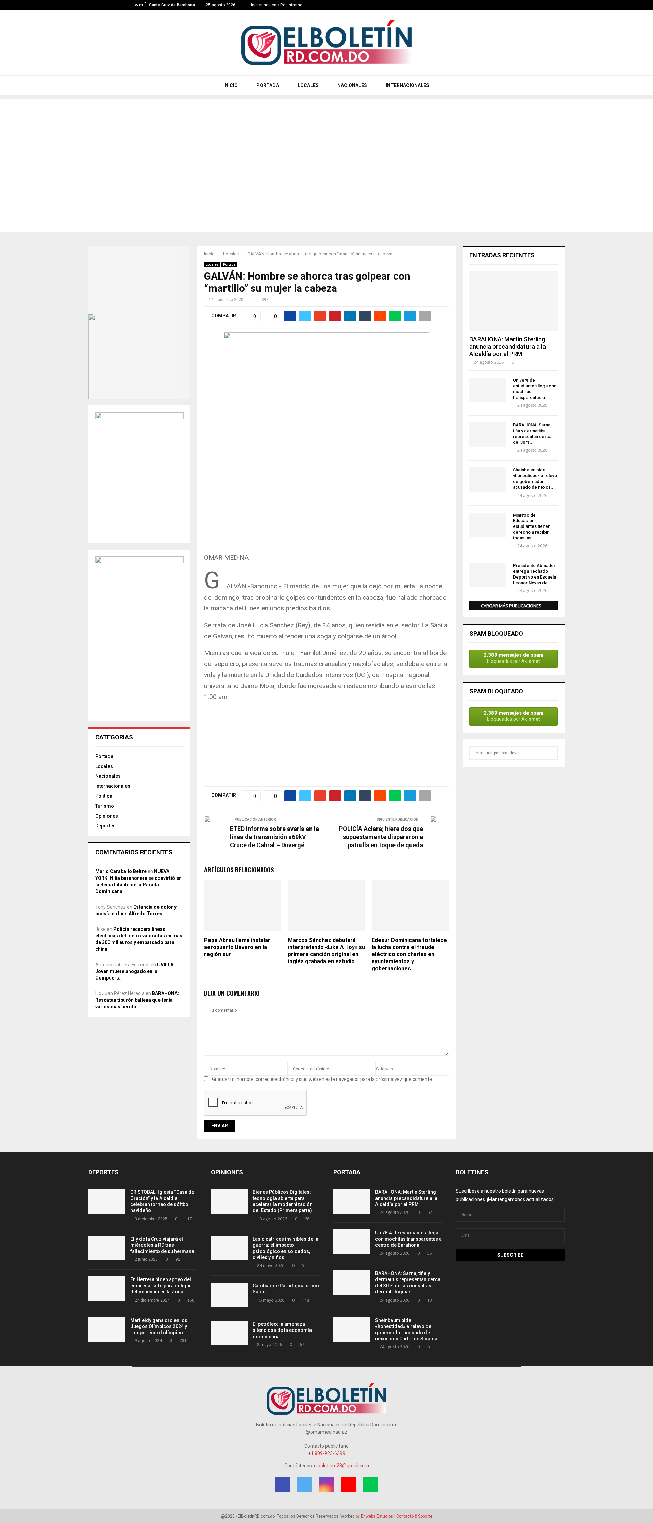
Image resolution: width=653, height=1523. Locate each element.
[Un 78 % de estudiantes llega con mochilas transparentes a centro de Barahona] (487, 390)
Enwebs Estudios (377, 1516)
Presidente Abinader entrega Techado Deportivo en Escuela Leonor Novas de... (534, 574)
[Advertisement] (326, 146)
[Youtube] (516, 5)
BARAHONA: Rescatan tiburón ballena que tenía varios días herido (137, 1000)
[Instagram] (509, 5)
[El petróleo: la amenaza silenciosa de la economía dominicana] (229, 1333)
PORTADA (267, 85)
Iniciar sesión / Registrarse (276, 5)
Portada (229, 264)
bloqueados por (513, 658)
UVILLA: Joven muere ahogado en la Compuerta (135, 971)
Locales (212, 264)
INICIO (230, 85)
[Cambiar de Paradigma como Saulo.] (229, 1295)
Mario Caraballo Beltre (121, 871)
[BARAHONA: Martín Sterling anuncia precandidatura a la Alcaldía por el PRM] (513, 300)
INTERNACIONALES (407, 85)
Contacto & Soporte (414, 1516)
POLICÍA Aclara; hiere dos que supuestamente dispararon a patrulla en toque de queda (381, 837)
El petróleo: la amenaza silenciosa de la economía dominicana (282, 1330)
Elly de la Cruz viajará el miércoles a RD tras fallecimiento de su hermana (162, 1245)
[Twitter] (502, 5)
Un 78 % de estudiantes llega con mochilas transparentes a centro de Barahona (408, 1239)
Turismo (104, 806)
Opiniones (106, 816)
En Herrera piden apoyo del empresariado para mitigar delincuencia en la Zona (160, 1285)
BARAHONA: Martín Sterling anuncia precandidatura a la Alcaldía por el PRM (507, 346)
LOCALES (308, 85)
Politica (103, 796)
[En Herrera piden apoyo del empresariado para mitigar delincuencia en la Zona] (106, 1288)
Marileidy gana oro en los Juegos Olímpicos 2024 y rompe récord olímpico (158, 1326)
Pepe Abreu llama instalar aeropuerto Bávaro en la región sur (237, 947)
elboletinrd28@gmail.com (341, 1465)
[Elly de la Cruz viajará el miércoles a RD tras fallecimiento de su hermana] (106, 1248)
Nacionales (108, 776)
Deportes (105, 826)
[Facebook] (495, 5)
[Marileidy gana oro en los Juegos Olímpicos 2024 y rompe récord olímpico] (106, 1329)
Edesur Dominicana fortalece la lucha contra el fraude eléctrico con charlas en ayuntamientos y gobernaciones (409, 954)
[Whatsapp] (523, 5)
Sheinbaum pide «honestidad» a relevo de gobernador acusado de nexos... (535, 478)
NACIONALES (351, 85)
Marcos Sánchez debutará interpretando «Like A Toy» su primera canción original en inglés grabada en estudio (326, 951)
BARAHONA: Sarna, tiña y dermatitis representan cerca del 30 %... (532, 433)
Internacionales (112, 786)
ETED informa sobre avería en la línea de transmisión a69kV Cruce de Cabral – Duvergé (274, 837)
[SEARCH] (551, 753)
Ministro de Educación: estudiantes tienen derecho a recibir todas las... (531, 526)
